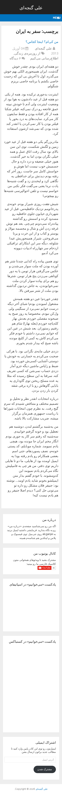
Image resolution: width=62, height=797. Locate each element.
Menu (57, 17)
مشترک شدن (44, 769)
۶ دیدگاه (15, 58)
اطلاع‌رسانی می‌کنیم (44, 58)
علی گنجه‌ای (31, 8)
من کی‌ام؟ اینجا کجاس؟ (42, 41)
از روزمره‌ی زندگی (27, 53)
